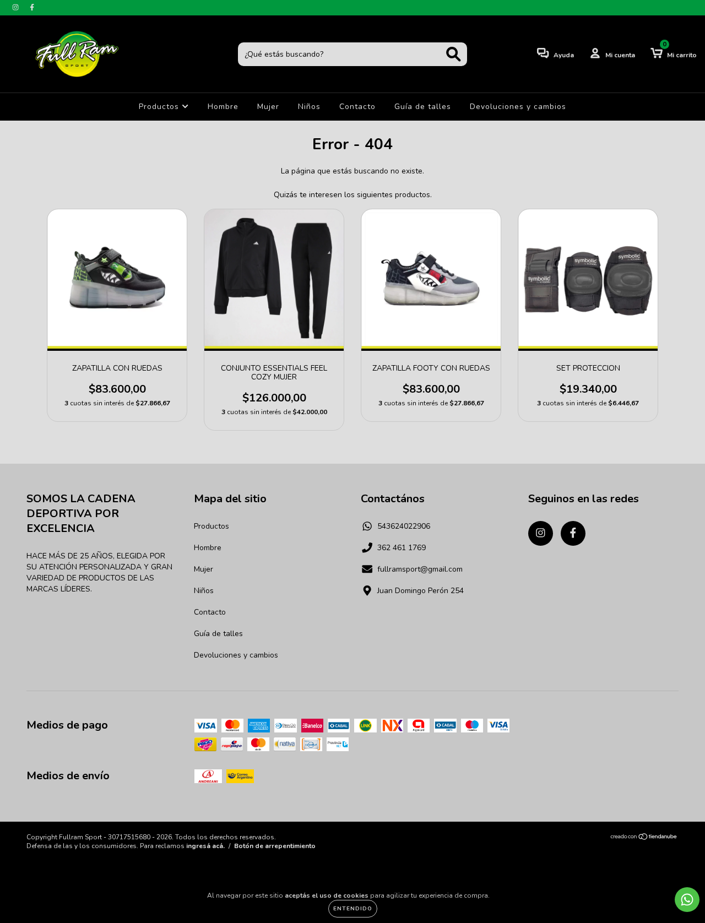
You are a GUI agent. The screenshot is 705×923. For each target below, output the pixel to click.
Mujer (268, 106)
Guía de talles (422, 106)
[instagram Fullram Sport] (16, 7)
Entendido (352, 909)
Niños (309, 106)
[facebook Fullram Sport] (32, 7)
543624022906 (403, 526)
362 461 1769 (401, 547)
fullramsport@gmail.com (420, 569)
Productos (160, 106)
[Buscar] (454, 54)
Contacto (357, 106)
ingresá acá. (205, 845)
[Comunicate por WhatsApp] (687, 899)
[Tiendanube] (644, 838)
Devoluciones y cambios (518, 106)
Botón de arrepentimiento (275, 845)
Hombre (223, 106)
